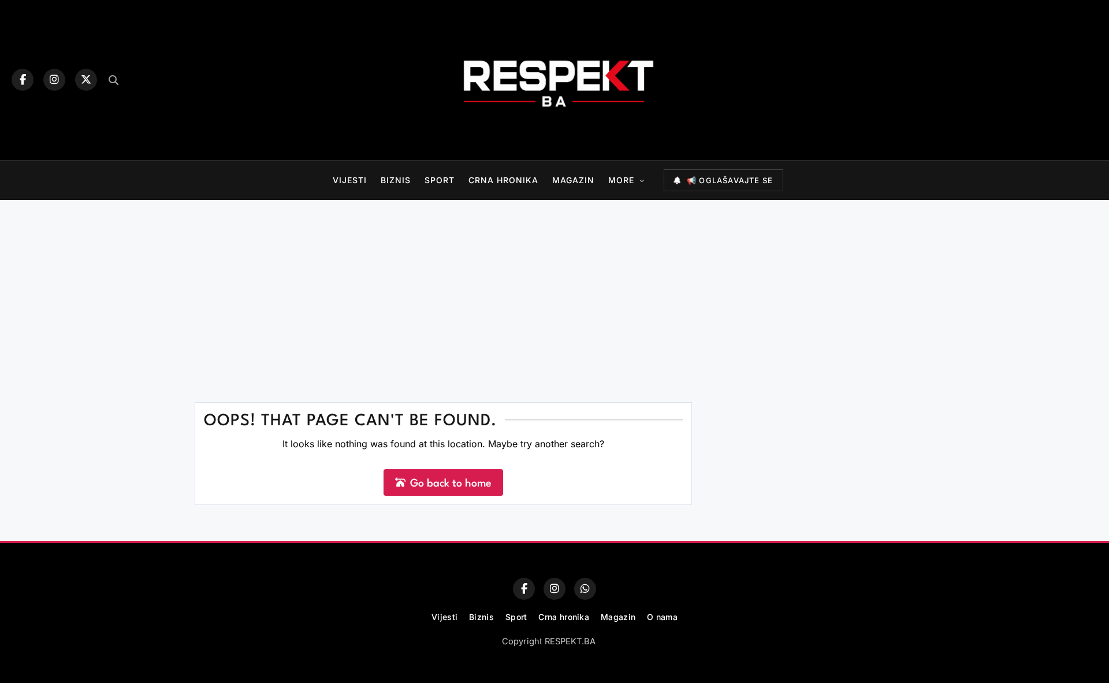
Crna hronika (503, 180)
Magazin (573, 180)
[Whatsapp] (585, 589)
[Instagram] (54, 80)
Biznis (396, 180)
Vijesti (350, 180)
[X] (86, 80)
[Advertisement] (554, 287)
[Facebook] (23, 80)
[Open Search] (113, 80)
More (621, 180)
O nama (662, 617)
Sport (440, 180)
